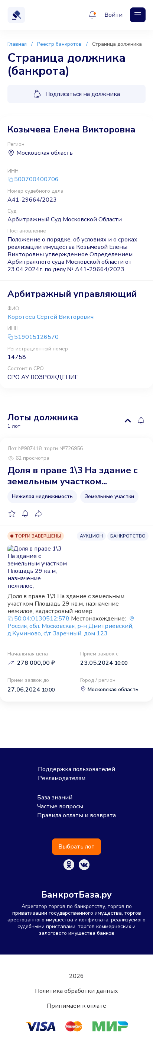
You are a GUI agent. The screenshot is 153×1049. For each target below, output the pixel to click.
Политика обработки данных (76, 991)
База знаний (54, 797)
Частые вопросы (60, 806)
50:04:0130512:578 (41, 619)
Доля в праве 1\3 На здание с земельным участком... (72, 476)
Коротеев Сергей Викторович (50, 317)
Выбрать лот (76, 847)
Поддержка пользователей (76, 769)
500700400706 (36, 179)
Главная (17, 44)
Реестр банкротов (59, 44)
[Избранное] (11, 513)
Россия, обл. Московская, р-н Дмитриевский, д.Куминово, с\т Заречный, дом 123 (70, 630)
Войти (113, 15)
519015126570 (36, 337)
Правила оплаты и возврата (76, 815)
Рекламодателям (61, 778)
